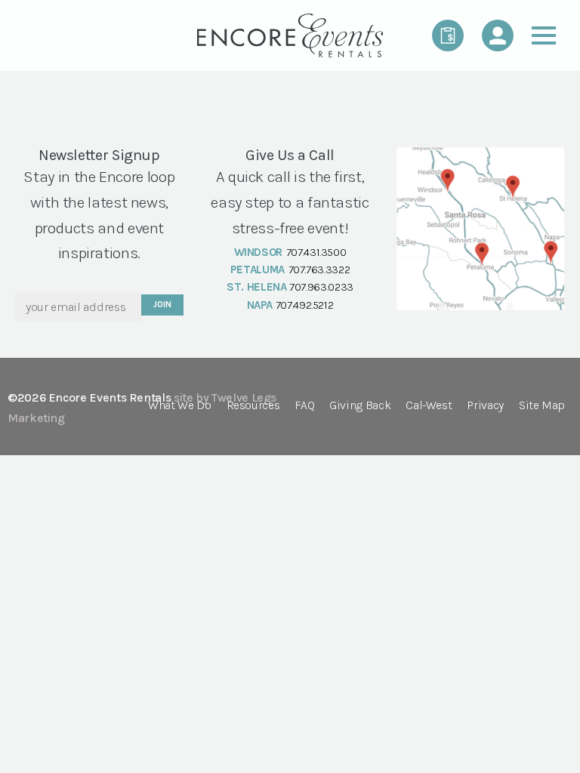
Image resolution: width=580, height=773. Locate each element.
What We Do (179, 405)
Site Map (542, 405)
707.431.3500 (316, 252)
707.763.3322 (319, 269)
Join (162, 305)
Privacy (485, 405)
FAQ (304, 405)
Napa (260, 305)
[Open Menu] (544, 35)
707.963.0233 (321, 287)
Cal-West (429, 405)
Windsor (258, 252)
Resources (253, 405)
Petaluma (257, 269)
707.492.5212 (305, 305)
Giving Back (359, 405)
